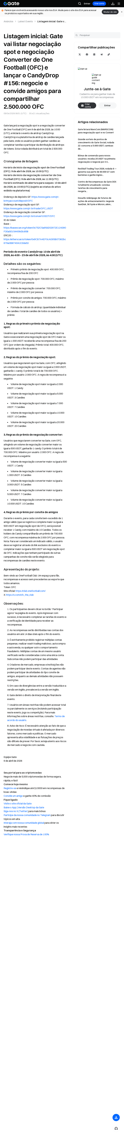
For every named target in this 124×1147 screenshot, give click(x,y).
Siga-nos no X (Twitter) (16, 811)
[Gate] (11, 3)
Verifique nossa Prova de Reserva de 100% (26, 834)
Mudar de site (110, 12)
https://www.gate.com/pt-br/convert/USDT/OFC (29, 216)
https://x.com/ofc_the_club (20, 594)
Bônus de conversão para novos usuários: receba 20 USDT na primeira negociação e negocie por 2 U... (96, 158)
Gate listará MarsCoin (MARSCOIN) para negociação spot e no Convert (96, 131)
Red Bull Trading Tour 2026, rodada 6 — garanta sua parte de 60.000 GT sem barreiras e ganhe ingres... (97, 171)
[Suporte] (116, 1128)
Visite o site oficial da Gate (18, 803)
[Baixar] (116, 1117)
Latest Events (25, 21)
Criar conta (99, 3)
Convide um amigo (13, 795)
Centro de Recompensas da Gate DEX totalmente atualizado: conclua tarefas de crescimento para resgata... (97, 186)
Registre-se (10, 788)
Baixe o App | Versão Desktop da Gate (24, 807)
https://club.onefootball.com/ (31, 590)
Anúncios (8, 21)
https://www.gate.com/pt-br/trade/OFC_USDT (28, 208)
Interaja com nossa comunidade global (24, 822)
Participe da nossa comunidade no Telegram (27, 815)
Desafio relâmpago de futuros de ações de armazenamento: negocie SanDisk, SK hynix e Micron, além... (96, 201)
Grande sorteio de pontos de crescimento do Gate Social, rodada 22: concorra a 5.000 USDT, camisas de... (96, 144)
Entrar (87, 3)
